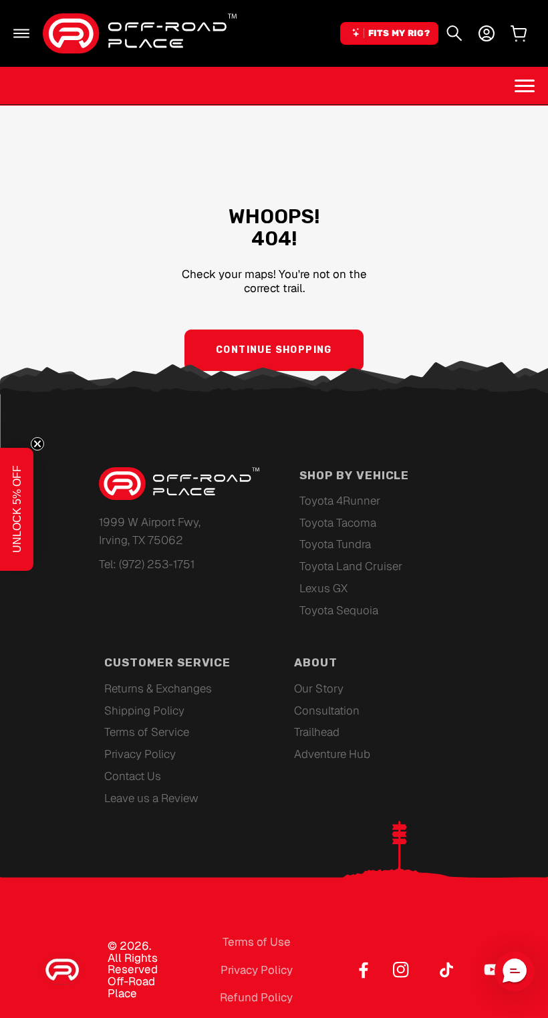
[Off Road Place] (179, 484)
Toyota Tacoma (337, 522)
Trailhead (316, 732)
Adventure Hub (332, 754)
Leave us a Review (151, 798)
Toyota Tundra (335, 544)
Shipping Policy (144, 710)
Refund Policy (256, 997)
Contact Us (132, 776)
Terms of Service (146, 732)
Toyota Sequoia (338, 610)
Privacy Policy (140, 754)
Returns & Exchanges (158, 688)
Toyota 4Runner (339, 500)
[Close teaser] (37, 444)
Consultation (327, 710)
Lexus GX (323, 588)
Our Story (319, 688)
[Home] (140, 33)
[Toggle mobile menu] (525, 86)
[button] (21, 33)
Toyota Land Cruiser (350, 566)
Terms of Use (257, 941)
